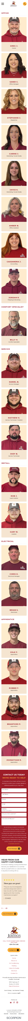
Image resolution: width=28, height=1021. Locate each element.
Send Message (12, 848)
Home (14, 958)
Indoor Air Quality (14, 968)
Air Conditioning (14, 963)
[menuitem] (6, 1013)
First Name (5, 789)
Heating (14, 965)
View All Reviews (8, 914)
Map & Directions (14, 986)
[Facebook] (14, 1002)
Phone (4, 799)
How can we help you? (8, 818)
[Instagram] (17, 1002)
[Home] (13, 4)
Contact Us (12, 950)
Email (3, 804)
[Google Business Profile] (11, 1002)
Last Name (5, 794)
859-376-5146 (14, 944)
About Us (14, 960)
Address (4, 809)
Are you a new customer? (9, 813)
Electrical (14, 970)
